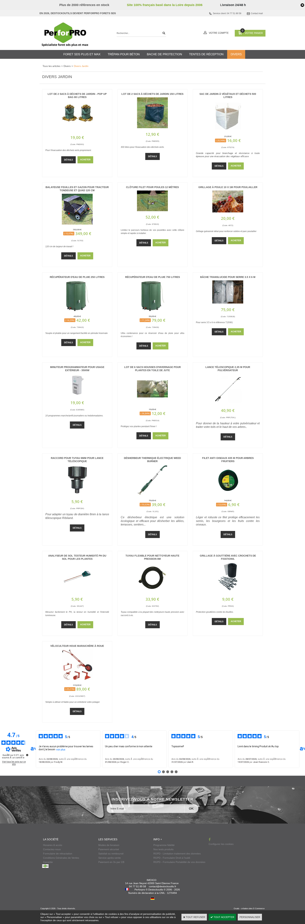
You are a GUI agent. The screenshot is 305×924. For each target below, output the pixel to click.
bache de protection (164, 54)
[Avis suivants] (302, 749)
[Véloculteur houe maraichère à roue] (77, 679)
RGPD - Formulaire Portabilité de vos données (179, 862)
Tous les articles (51, 66)
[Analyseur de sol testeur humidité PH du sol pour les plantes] (77, 592)
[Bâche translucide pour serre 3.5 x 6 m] (227, 302)
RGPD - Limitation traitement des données (177, 853)
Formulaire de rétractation (57, 853)
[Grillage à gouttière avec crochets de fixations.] (227, 592)
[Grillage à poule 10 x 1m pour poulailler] (227, 211)
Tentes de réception (206, 54)
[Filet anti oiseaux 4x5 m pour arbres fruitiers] (227, 494)
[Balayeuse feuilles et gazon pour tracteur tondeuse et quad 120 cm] (77, 223)
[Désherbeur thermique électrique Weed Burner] (152, 494)
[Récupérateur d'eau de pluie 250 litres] (77, 310)
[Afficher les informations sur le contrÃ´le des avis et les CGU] (27, 755)
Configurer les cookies (221, 844)
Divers (67, 66)
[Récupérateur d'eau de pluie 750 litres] (152, 310)
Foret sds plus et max (81, 54)
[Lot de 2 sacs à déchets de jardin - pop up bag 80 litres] (77, 130)
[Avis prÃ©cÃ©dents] (33, 749)
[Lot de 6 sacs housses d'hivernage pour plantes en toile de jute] (152, 403)
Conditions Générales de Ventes (61, 857)
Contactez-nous (52, 849)
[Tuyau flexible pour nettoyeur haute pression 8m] (152, 592)
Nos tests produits (163, 849)
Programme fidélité (164, 845)
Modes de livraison (108, 845)
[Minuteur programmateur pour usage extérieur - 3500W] (77, 395)
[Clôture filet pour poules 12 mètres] (152, 210)
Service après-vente (109, 857)
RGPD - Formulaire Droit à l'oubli (171, 857)
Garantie (48, 862)
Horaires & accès (52, 845)
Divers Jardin (81, 66)
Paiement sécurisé (108, 849)
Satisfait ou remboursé (111, 853)
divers (236, 54)
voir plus (60, 749)
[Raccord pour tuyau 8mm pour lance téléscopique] (77, 494)
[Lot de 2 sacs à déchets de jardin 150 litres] (152, 127)
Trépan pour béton (124, 54)
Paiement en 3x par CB (111, 862)
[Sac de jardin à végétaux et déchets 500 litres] (227, 130)
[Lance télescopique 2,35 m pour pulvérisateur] (227, 403)
